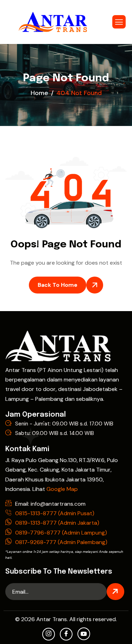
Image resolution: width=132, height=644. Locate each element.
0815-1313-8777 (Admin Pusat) (54, 513)
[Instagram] (48, 634)
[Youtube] (83, 633)
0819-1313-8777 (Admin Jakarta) (57, 522)
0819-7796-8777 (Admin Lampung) (61, 532)
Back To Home (57, 285)
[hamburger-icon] (119, 22)
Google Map (62, 489)
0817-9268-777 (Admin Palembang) (61, 542)
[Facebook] (66, 634)
